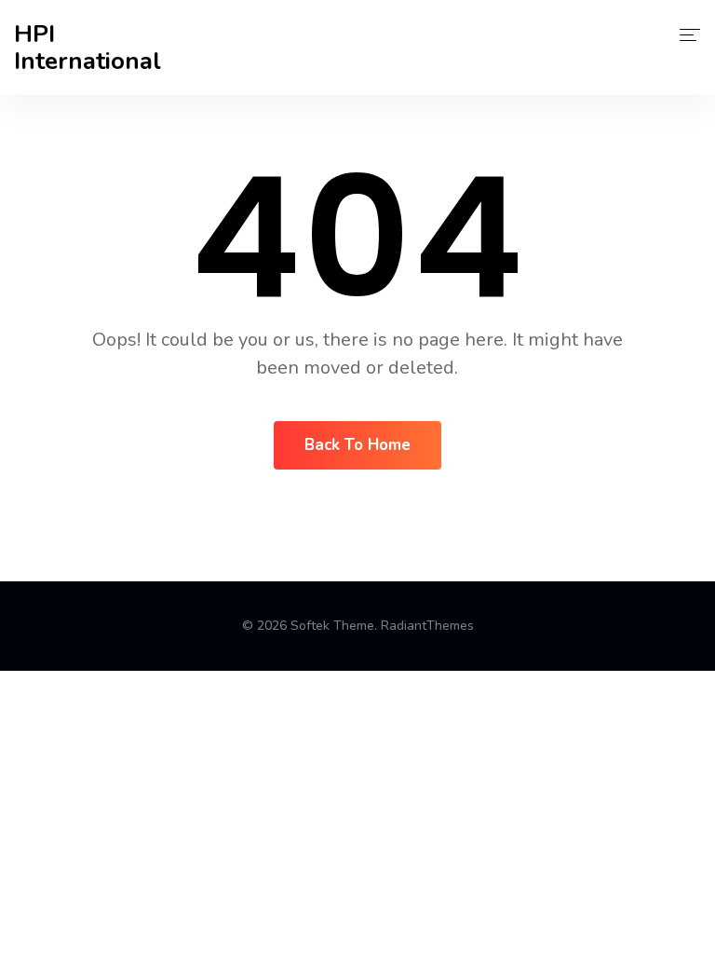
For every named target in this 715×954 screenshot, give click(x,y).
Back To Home (357, 445)
